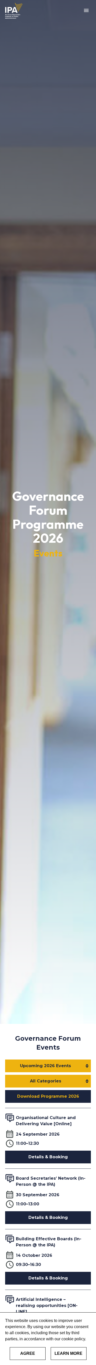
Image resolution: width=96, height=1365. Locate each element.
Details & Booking (48, 1156)
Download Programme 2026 (48, 1096)
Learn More (68, 1353)
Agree (27, 1353)
